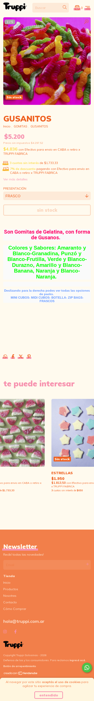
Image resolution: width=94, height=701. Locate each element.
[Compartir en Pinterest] (29, 357)
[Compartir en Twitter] (21, 357)
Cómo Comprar (14, 609)
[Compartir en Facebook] (13, 357)
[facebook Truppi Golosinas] (15, 631)
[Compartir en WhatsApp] (5, 356)
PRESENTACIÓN (14, 188)
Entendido (48, 695)
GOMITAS (20, 126)
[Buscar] (65, 7)
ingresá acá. (78, 660)
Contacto (10, 602)
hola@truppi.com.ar (23, 621)
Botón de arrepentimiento (19, 666)
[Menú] (87, 7)
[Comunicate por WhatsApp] (87, 668)
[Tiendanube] (20, 674)
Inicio (6, 126)
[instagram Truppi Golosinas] (5, 631)
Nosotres (9, 596)
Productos (10, 589)
